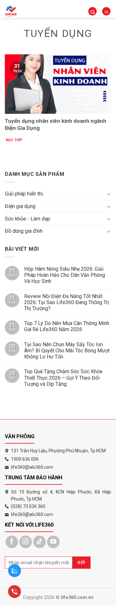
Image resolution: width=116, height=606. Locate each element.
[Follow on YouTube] (53, 542)
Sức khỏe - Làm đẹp (27, 219)
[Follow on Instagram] (25, 542)
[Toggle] (108, 194)
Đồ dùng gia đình (24, 231)
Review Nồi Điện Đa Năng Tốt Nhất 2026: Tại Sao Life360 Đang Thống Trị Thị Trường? (66, 302)
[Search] (92, 11)
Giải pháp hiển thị (24, 194)
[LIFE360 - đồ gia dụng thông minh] (21, 11)
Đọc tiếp (14, 140)
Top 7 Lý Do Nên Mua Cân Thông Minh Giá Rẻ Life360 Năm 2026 (66, 326)
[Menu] (106, 11)
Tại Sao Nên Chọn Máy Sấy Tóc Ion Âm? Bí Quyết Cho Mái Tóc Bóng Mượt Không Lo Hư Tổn (67, 350)
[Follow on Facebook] (11, 542)
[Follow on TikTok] (39, 542)
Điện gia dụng (20, 206)
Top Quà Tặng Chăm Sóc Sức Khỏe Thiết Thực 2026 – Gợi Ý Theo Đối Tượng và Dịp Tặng (63, 377)
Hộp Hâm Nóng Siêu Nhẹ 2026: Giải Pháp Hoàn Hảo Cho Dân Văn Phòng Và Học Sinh (64, 275)
